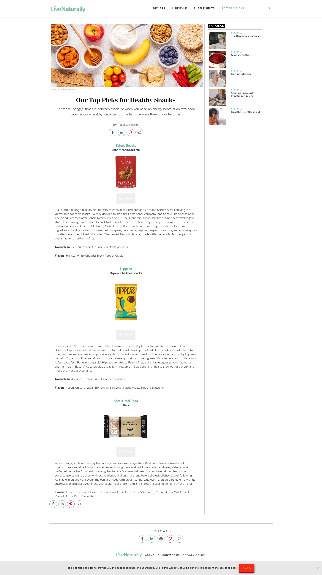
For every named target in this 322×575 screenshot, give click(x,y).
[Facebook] (142, 539)
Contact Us (171, 555)
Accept (247, 567)
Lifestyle (236, 32)
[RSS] (179, 539)
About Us (152, 555)
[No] (317, 568)
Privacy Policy (194, 555)
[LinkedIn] (151, 539)
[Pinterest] (170, 539)
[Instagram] (161, 539)
